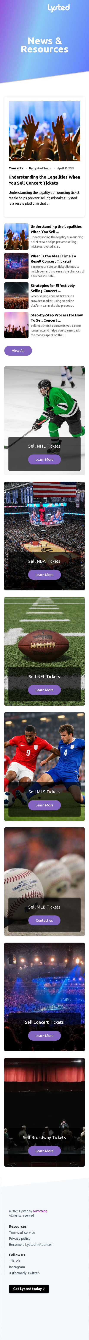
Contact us (44, 920)
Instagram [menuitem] (17, 1267)
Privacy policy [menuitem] (19, 1238)
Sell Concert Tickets (44, 1022)
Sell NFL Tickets (44, 676)
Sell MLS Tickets (44, 791)
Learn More (44, 459)
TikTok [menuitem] (14, 1261)
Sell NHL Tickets (44, 446)
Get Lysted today (27, 1289)
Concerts (16, 168)
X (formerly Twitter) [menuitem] (24, 1273)
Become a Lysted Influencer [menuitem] (30, 1245)
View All (18, 351)
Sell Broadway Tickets (44, 1137)
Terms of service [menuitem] (22, 1232)
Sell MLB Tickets (44, 906)
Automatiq (40, 1211)
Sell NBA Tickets (44, 561)
